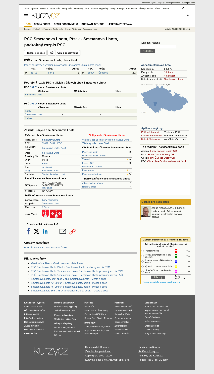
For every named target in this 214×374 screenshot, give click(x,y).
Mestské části (178, 161)
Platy (74, 319)
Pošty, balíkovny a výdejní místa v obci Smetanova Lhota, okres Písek (62, 65)
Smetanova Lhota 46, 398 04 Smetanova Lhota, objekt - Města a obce (69, 286)
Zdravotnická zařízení (92, 183)
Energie (121, 9)
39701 (34, 72)
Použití (142, 359)
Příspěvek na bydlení (33, 318)
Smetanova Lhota (33, 94)
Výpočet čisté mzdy (33, 306)
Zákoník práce (121, 326)
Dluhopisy (88, 310)
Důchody (58, 335)
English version (152, 326)
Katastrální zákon (150, 139)
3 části (45, 207)
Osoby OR (171, 151)
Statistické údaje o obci (53, 174)
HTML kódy (161, 359)
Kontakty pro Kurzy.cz (150, 355)
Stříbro (107, 327)
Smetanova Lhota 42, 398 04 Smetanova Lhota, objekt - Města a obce (69, 282)
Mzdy (103, 314)
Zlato (87, 9)
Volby (147, 321)
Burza (87, 306)
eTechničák (157, 313)
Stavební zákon (122, 330)
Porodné (71, 327)
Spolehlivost (162, 306)
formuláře (125, 333)
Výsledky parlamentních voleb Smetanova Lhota (105, 140)
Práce (150, 9)
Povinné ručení (31, 333)
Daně (117, 333)
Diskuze (165, 9)
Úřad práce (59, 319)
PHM (93, 330)
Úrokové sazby (61, 306)
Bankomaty (68, 303)
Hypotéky (104, 9)
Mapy (27, 170)
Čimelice (103, 72)
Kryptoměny (89, 318)
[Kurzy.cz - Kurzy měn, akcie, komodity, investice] (46, 18)
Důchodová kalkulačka (34, 310)
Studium (191, 3)
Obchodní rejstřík (149, 3)
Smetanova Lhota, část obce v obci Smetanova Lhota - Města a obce (68, 278)
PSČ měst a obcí (150, 132)
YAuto (168, 3)
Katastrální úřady (122, 314)
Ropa (86, 330)
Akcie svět (55, 9)
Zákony (142, 9)
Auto (147, 306)
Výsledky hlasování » (150, 282)
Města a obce (121, 306)
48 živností (170, 75)
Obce (150, 161)
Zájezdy (161, 3)
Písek (45, 163)
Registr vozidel (151, 310)
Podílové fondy (101, 310)
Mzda (68, 319)
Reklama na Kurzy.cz (150, 347)
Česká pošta (58, 29)
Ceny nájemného (50, 200)
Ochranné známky (123, 318)
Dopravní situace (92, 24)
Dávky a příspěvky (63, 324)
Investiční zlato (96, 327)
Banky (57, 303)
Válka (157, 9)
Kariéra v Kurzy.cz (148, 351)
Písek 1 (50, 72)
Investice (88, 303)
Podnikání (37, 29)
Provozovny (88, 170)
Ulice (156, 161)
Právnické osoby (90, 152)
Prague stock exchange (155, 333)
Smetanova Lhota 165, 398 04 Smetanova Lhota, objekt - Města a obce (69, 290)
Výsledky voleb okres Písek (96, 143)
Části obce (165, 161)
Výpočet (40, 303)
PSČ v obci (76, 29)
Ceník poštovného (67, 52)
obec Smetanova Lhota (156, 65)
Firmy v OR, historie (92, 166)
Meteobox (176, 3)
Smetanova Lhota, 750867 (55, 148)
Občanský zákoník (123, 322)
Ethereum (108, 318)
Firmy (153, 151)
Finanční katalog (152, 317)
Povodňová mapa (50, 170)
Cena (152, 306)
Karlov (28, 111)
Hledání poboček (35, 52)
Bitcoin (94, 9)
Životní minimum (31, 326)
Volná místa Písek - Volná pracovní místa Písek (57, 263)
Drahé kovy (89, 323)
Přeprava (47, 29)
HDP (98, 314)
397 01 (33, 87)
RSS (150, 359)
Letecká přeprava (120, 24)
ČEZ (93, 306)
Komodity (78, 9)
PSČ (51, 52)
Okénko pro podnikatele (155, 201)
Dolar (73, 310)
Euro (67, 310)
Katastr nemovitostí (151, 135)
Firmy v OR (87, 163)
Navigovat (47, 187)
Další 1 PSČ (56, 143)
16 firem (168, 72)
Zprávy (34, 9)
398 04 (33, 103)
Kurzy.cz (27, 29)
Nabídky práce (89, 186)
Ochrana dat (92, 347)
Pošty (67, 29)
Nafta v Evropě (91, 333)
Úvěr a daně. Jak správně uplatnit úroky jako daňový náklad (166, 214)
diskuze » (164, 282)
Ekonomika (89, 314)
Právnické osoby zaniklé (94, 155)
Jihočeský (47, 167)
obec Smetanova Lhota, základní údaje (45, 247)
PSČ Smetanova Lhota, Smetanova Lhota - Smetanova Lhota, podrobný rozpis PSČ (77, 271)
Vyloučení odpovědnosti (98, 351)
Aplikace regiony (152, 128)
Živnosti (86, 159)
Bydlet (184, 3)
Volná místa (67, 315)
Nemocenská (60, 327)
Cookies (104, 347)
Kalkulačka (131, 9)
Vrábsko (29, 118)
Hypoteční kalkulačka (34, 330)
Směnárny (59, 310)
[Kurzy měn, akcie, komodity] (51, 353)
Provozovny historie (91, 174)
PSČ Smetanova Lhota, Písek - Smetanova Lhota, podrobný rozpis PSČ (70, 267)
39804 (91, 72)
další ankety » (174, 282)
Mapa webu (155, 321)
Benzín (100, 330)
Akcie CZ (43, 9)
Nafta (106, 330)
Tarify (113, 9)
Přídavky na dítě (31, 314)
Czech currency (152, 330)
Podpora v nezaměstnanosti (67, 331)
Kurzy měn (67, 9)
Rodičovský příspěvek (34, 322)
